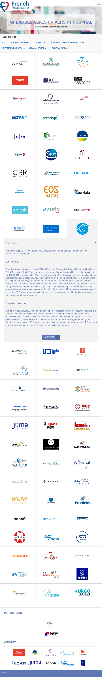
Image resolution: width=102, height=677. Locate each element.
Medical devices (37, 48)
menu (99, 3)
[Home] (14, 6)
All (3, 42)
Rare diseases (59, 48)
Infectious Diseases (11, 48)
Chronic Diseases (20, 42)
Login (51, 672)
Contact (49, 337)
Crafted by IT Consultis (51, 675)
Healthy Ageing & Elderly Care (67, 42)
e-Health (40, 42)
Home (37, 26)
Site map (60, 672)
